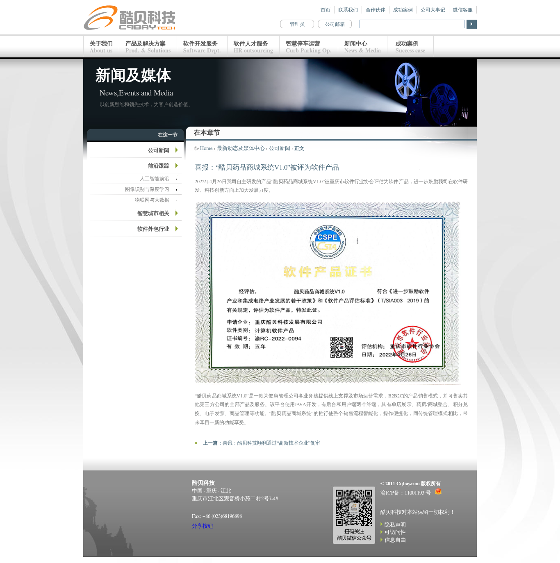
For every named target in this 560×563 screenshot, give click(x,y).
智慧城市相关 (153, 213)
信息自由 (395, 539)
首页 (325, 10)
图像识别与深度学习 (147, 189)
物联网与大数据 (152, 200)
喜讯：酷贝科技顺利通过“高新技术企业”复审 (271, 442)
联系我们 (348, 10)
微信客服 (463, 10)
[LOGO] (129, 32)
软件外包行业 (153, 228)
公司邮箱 (335, 24)
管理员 (297, 24)
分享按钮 (202, 525)
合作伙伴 (375, 10)
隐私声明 (395, 524)
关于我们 (101, 46)
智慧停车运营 (309, 46)
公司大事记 (433, 10)
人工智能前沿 (154, 178)
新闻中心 (362, 46)
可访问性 (395, 532)
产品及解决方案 (148, 46)
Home (206, 148)
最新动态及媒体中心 (241, 148)
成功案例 (403, 10)
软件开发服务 (202, 46)
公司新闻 (158, 150)
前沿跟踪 (158, 165)
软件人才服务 (253, 46)
